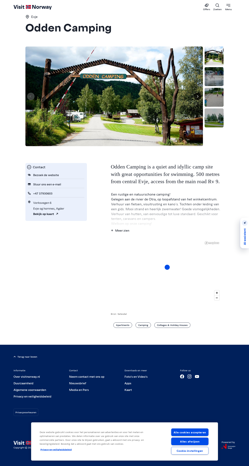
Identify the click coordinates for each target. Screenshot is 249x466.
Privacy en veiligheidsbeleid (32, 396)
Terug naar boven (27, 356)
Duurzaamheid (23, 383)
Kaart (128, 390)
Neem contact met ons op (86, 376)
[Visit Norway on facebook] (182, 376)
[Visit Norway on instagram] (190, 376)
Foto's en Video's (136, 376)
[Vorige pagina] (31, 96)
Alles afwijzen (190, 441)
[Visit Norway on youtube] (197, 376)
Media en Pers (79, 390)
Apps (127, 383)
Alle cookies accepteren (190, 432)
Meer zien (122, 230)
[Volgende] (197, 96)
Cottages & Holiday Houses (172, 324)
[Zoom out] (216, 297)
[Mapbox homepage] (211, 243)
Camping (143, 324)
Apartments (122, 324)
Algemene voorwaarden (30, 390)
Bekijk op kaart (43, 214)
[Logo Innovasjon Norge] (228, 446)
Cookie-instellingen (190, 450)
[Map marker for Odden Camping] (167, 267)
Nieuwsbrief (77, 383)
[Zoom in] (216, 292)
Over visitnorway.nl (27, 376)
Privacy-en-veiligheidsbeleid (56, 449)
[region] (167, 270)
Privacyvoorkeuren (25, 412)
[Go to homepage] (38, 7)
